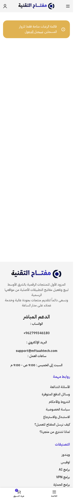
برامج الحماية (61, 484)
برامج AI (64, 469)
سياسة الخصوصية (58, 409)
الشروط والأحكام (59, 401)
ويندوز (66, 454)
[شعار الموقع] (36, 5)
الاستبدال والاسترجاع (56, 417)
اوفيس (65, 462)
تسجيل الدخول (34, 31)
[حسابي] (5, 6)
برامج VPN (63, 477)
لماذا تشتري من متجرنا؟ (55, 431)
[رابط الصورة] (36, 273)
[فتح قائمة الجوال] (68, 6)
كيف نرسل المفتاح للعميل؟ (52, 424)
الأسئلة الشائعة (60, 387)
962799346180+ (37, 333)
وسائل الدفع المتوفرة (56, 394)
